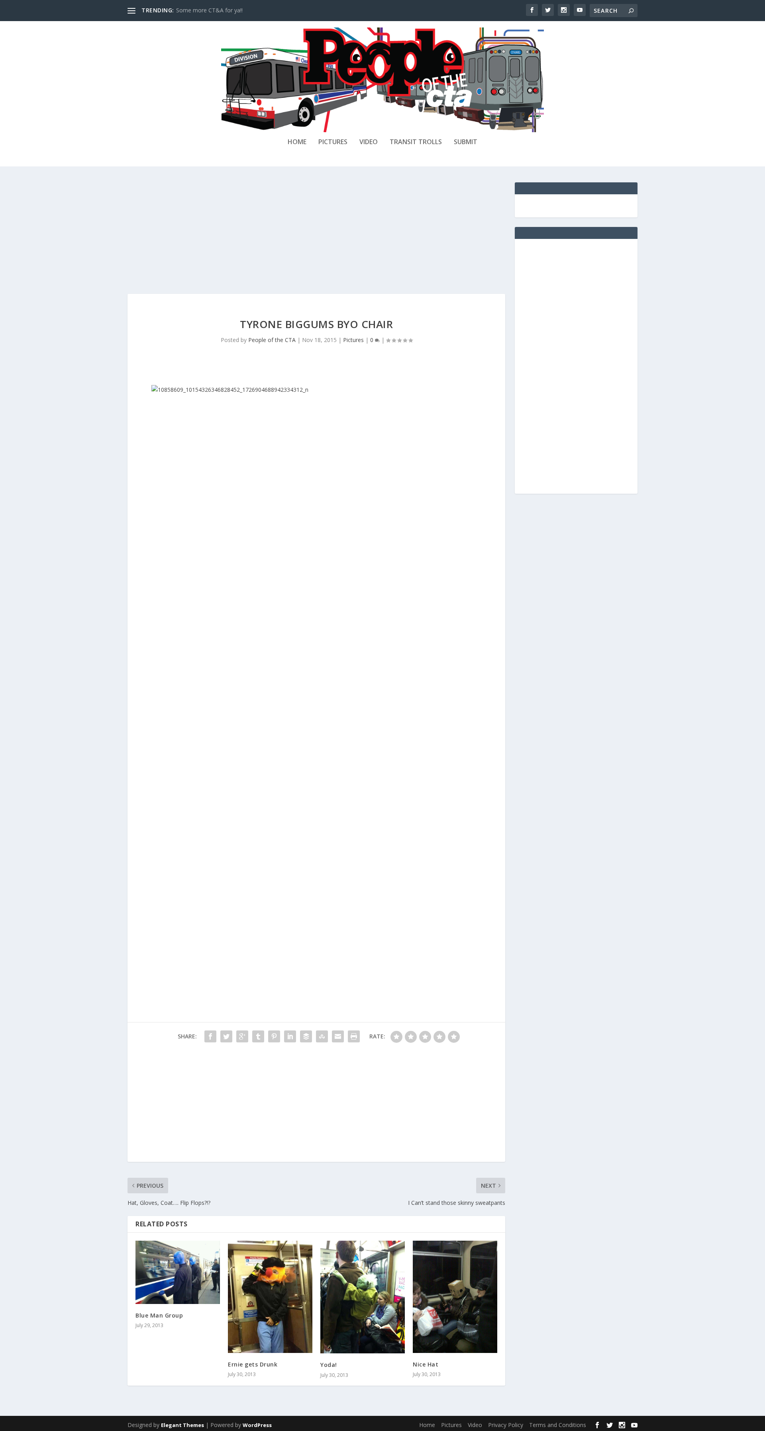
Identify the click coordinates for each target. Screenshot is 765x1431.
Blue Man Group (159, 1315)
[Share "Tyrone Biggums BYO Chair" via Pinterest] (274, 1036)
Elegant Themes (182, 1425)
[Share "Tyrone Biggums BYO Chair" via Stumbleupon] (322, 1036)
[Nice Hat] (455, 1297)
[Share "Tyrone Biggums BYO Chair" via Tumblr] (258, 1036)
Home (297, 142)
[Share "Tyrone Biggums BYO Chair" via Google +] (242, 1036)
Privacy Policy (505, 1425)
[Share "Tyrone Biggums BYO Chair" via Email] (338, 1036)
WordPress (257, 1425)
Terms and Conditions (557, 1425)
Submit (465, 142)
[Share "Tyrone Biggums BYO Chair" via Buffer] (306, 1036)
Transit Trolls (416, 142)
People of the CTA (272, 340)
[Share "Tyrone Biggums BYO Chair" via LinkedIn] (290, 1036)
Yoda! (328, 1364)
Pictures (332, 142)
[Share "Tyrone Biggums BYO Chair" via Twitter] (226, 1036)
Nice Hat (425, 1364)
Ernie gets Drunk (252, 1364)
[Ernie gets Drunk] (270, 1297)
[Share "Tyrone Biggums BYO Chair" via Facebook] (210, 1036)
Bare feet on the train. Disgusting (219, 10)
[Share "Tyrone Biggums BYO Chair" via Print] (354, 1036)
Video (368, 142)
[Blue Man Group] (177, 1272)
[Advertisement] (316, 238)
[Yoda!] (362, 1297)
